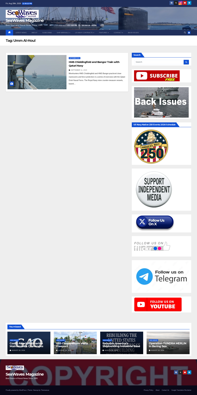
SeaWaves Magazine (25, 20)
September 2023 (74, 58)
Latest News (21, 32)
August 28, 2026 (18, 350)
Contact (118, 32)
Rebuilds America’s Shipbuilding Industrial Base (121, 345)
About (34, 32)
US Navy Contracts (84, 32)
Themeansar (45, 390)
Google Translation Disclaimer (181, 390)
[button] (185, 33)
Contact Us (165, 390)
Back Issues (133, 32)
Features (103, 32)
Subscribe (47, 32)
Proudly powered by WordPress (16, 390)
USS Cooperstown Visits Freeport (72, 345)
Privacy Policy (148, 390)
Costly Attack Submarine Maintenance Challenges (26, 345)
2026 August (14, 340)
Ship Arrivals (63, 32)
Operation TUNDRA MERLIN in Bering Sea (167, 345)
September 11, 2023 (79, 70)
